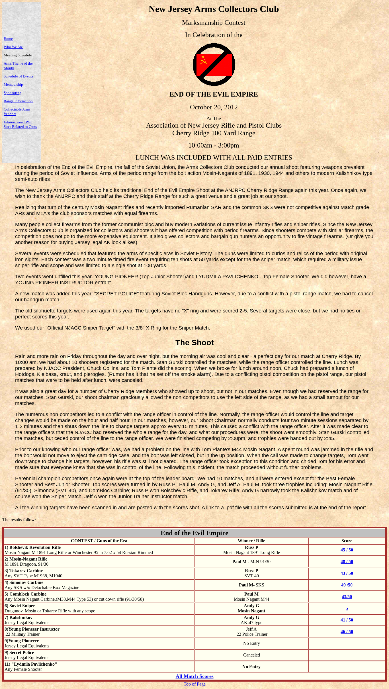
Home (8, 38)
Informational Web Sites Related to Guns (20, 124)
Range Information (18, 101)
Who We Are (13, 47)
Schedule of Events (18, 76)
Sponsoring (12, 93)
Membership (13, 84)
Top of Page (195, 684)
